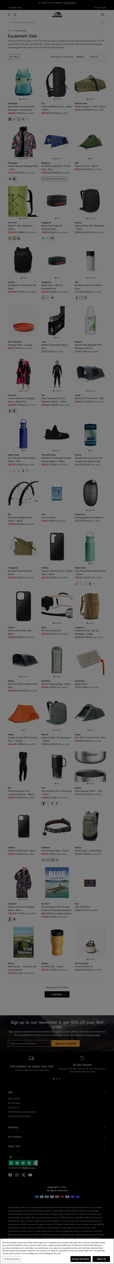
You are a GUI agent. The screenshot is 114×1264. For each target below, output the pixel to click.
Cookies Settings (11, 1259)
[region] (57, 1251)
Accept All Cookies (80, 1259)
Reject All (101, 1259)
